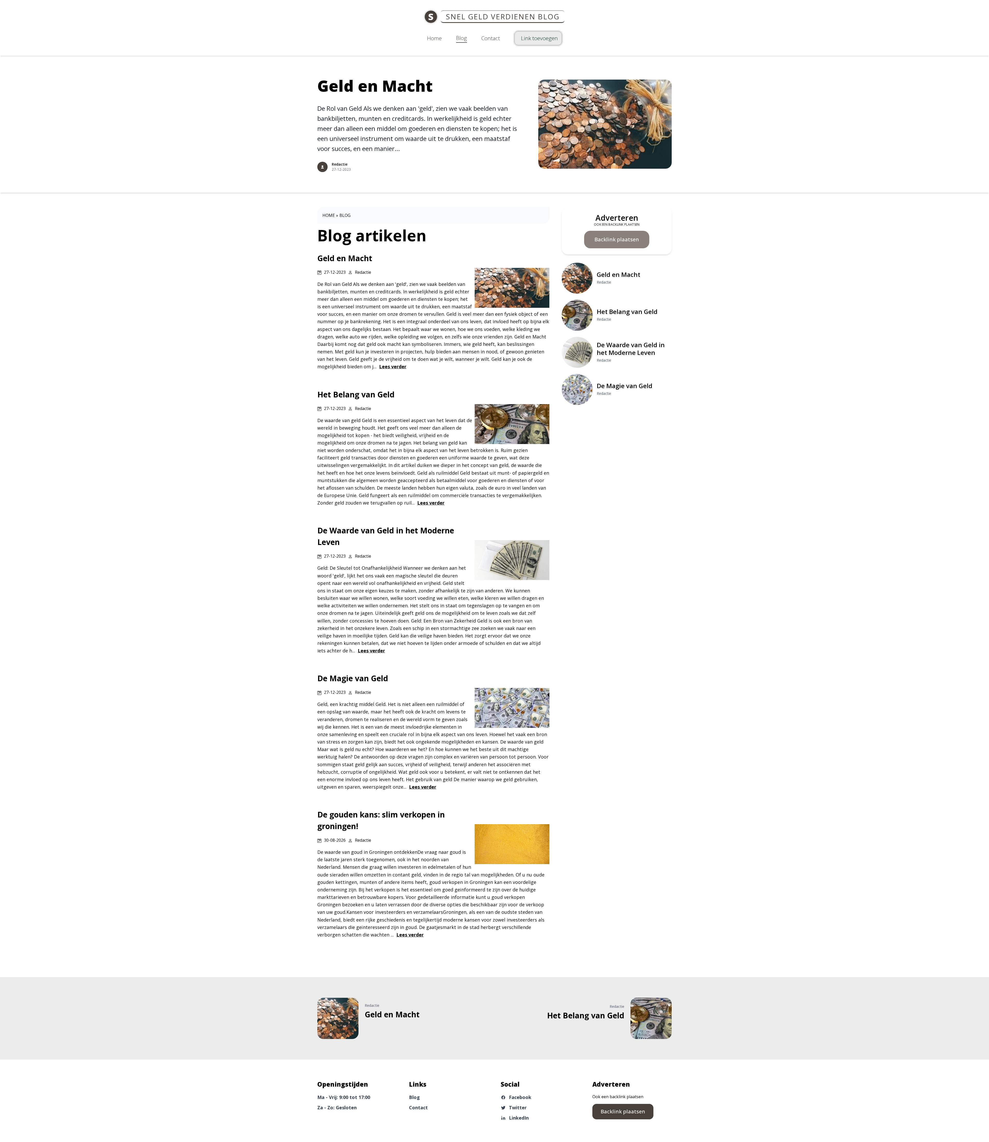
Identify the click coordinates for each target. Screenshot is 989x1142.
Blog (461, 37)
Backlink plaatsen (616, 239)
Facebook (520, 1097)
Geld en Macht (375, 85)
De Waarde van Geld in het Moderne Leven (631, 348)
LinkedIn (519, 1118)
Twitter (518, 1107)
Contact (490, 38)
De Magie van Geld (624, 385)
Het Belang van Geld (627, 311)
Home (434, 38)
